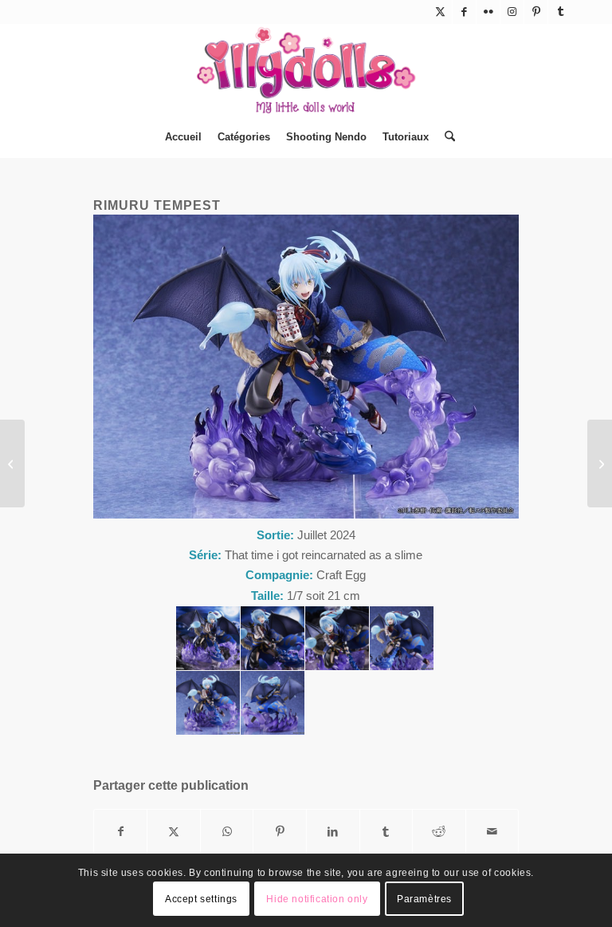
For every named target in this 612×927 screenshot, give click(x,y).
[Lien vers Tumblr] (560, 12)
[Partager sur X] (173, 832)
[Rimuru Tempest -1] (208, 638)
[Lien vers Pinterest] (535, 12)
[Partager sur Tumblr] (386, 832)
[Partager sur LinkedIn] (333, 832)
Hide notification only (316, 899)
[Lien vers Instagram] (512, 12)
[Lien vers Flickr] (488, 12)
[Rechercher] (446, 137)
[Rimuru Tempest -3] (337, 638)
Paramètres (424, 899)
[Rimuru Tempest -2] (272, 638)
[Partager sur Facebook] (120, 832)
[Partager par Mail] (492, 832)
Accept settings (201, 899)
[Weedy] (599, 463)
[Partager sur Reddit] (439, 832)
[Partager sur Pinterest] (279, 832)
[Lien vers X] (440, 12)
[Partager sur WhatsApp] (227, 832)
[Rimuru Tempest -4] (402, 638)
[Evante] (12, 463)
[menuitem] (183, 137)
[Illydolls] (306, 70)
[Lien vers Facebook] (464, 12)
